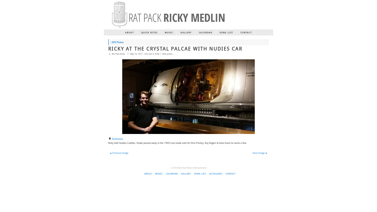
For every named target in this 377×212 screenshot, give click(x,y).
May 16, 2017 (136, 53)
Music (159, 173)
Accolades (215, 173)
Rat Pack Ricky (118, 53)
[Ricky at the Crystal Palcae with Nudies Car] (188, 96)
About (148, 173)
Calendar (172, 173)
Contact (231, 173)
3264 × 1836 (160, 53)
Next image (259, 153)
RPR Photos (117, 42)
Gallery (186, 173)
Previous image (120, 153)
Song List (200, 173)
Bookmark (117, 138)
